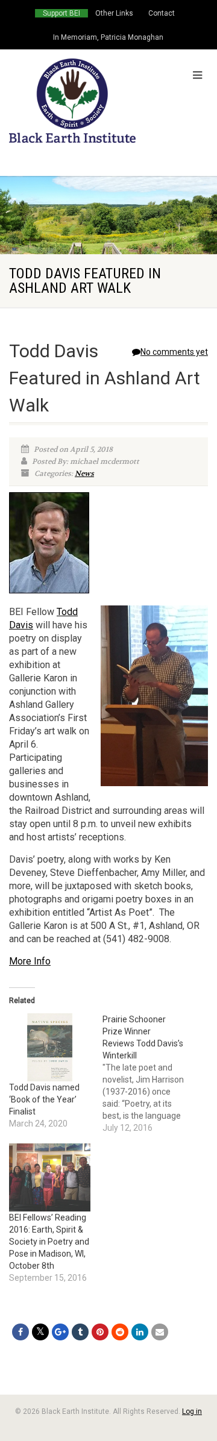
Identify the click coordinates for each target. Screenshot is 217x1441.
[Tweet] (40, 1332)
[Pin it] (100, 1332)
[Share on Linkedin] (139, 1332)
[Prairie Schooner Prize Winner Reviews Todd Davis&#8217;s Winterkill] (149, 1073)
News (84, 473)
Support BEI (61, 13)
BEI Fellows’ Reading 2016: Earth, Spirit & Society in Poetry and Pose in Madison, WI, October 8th (49, 1242)
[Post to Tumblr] (80, 1332)
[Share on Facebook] (20, 1332)
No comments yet (174, 352)
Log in (192, 1411)
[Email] (159, 1332)
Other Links (114, 13)
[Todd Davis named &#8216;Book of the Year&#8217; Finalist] (49, 1047)
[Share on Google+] (60, 1332)
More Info (30, 961)
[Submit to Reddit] (120, 1332)
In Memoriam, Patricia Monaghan (108, 37)
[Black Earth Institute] (72, 100)
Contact (161, 13)
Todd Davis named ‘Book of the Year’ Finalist (44, 1099)
